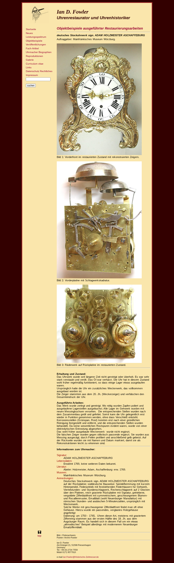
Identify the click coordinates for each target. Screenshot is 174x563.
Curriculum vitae (34, 63)
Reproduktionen (34, 56)
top (39, 535)
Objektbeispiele (34, 40)
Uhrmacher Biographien (38, 52)
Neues (29, 33)
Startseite (31, 29)
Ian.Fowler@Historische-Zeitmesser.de (81, 557)
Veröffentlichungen (36, 44)
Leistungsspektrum (36, 36)
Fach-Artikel (32, 48)
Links (28, 67)
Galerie (30, 59)
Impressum (32, 75)
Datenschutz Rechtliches (39, 71)
